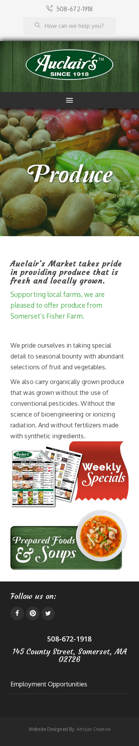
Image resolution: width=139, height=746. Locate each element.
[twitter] (48, 613)
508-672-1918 (74, 9)
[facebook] (17, 613)
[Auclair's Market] (69, 65)
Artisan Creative (93, 729)
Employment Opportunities (48, 684)
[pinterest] (32, 613)
